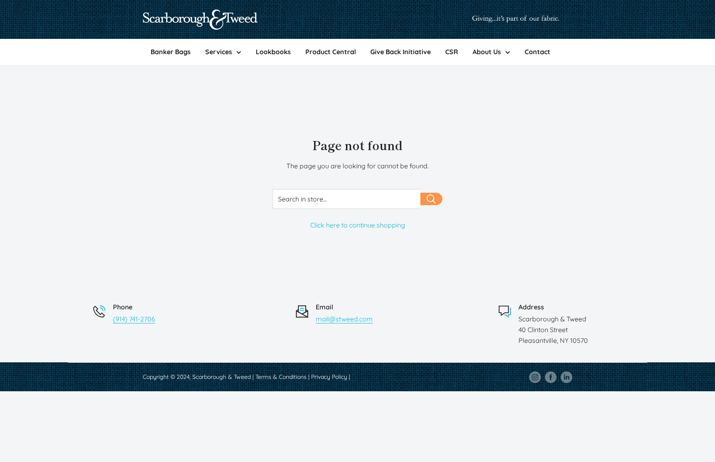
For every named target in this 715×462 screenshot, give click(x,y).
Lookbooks (273, 52)
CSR (451, 52)
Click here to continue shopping (357, 225)
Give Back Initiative (400, 52)
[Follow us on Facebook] (551, 377)
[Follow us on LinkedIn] (566, 377)
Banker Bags (171, 52)
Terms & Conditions (281, 377)
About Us (487, 52)
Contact (537, 52)
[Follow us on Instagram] (535, 377)
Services (218, 52)
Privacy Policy (329, 377)
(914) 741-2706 (134, 319)
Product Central (330, 52)
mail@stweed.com (344, 319)
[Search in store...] (431, 199)
